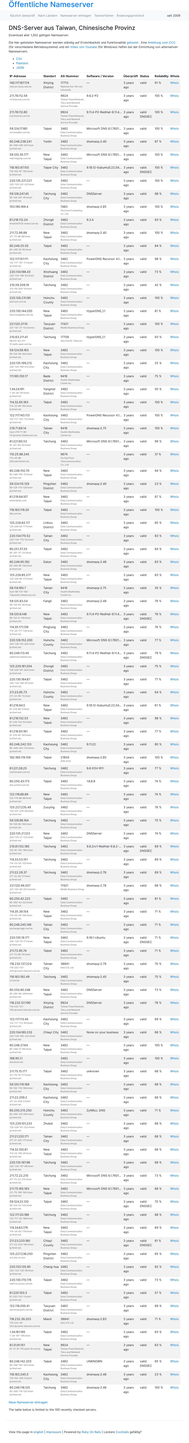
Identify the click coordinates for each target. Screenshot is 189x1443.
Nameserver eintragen (75, 15)
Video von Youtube (83, 47)
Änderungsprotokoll (130, 15)
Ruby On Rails (91, 1432)
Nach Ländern (47, 15)
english (38, 1432)
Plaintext (22, 63)
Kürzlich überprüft (22, 15)
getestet (132, 42)
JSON (20, 67)
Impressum (53, 1432)
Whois (174, 83)
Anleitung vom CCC (162, 42)
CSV (19, 59)
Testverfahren (104, 15)
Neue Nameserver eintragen (28, 1402)
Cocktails (122, 1432)
